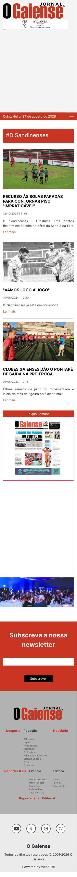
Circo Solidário (36, 792)
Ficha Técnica (30, 745)
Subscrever (38, 678)
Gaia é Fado (35, 786)
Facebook (32, 827)
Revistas (57, 782)
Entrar (26, 762)
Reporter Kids (15, 771)
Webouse (48, 867)
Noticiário (60, 731)
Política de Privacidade (35, 755)
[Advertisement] (38, 71)
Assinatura (28, 748)
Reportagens (29, 798)
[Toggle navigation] (71, 116)
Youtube (18, 827)
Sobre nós (28, 739)
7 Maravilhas (35, 789)
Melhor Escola (36, 782)
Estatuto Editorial (32, 758)
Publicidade (29, 752)
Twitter (61, 827)
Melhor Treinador (38, 779)
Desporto (13, 731)
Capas (26, 742)
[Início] (34, 11)
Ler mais (9, 232)
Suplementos (60, 786)
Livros (56, 779)
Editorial (48, 798)
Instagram (47, 827)
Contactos (28, 765)
